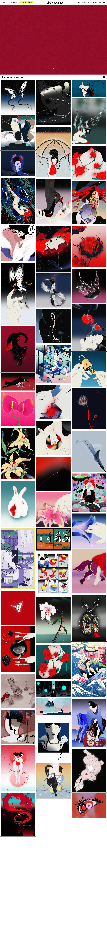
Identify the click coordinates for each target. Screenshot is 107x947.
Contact (102, 2)
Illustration (13, 2)
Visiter (26, 2)
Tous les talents (83, 2)
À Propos (94, 2)
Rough (4, 2)
